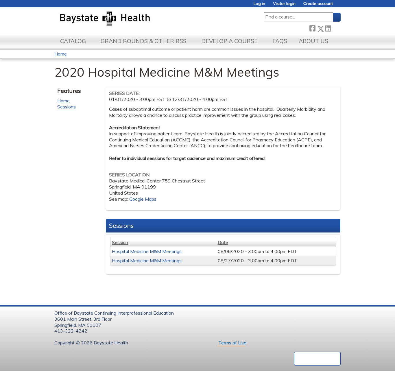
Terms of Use (231, 343)
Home (60, 54)
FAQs (279, 41)
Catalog (73, 41)
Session (120, 242)
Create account (318, 3)
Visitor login (284, 3)
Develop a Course (229, 41)
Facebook (312, 27)
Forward (336, 27)
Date (223, 242)
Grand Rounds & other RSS (144, 41)
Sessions (66, 107)
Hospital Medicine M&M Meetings (147, 251)
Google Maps (142, 199)
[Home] (132, 19)
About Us (313, 41)
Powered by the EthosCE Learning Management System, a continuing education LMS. (317, 359)
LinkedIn (328, 27)
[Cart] (339, 5)
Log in (259, 3)
